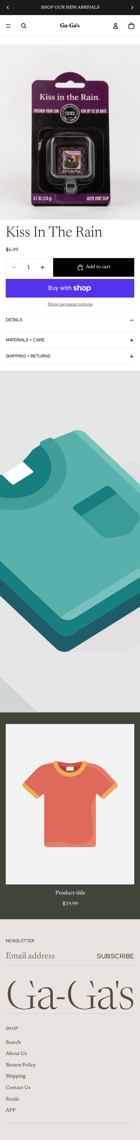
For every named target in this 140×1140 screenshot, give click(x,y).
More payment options (70, 304)
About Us (16, 1053)
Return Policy (21, 1065)
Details (14, 320)
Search (13, 1042)
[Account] (115, 26)
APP (11, 1110)
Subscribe (115, 956)
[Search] (24, 26)
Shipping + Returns (28, 356)
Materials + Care (25, 340)
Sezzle (12, 1099)
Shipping (15, 1076)
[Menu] (8, 26)
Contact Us (18, 1087)
